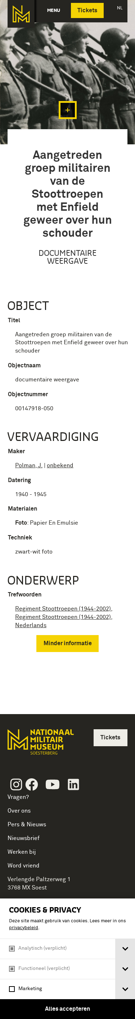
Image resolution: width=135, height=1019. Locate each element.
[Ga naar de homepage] (21, 14)
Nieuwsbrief (24, 838)
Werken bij (22, 852)
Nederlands (30, 625)
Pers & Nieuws (27, 824)
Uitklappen (68, 110)
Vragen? (18, 797)
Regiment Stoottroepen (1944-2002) (63, 609)
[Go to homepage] (40, 745)
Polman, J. (28, 465)
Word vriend (24, 866)
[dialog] (67, 958)
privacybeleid (23, 928)
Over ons (19, 811)
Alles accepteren (67, 1009)
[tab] (125, 949)
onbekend (60, 465)
